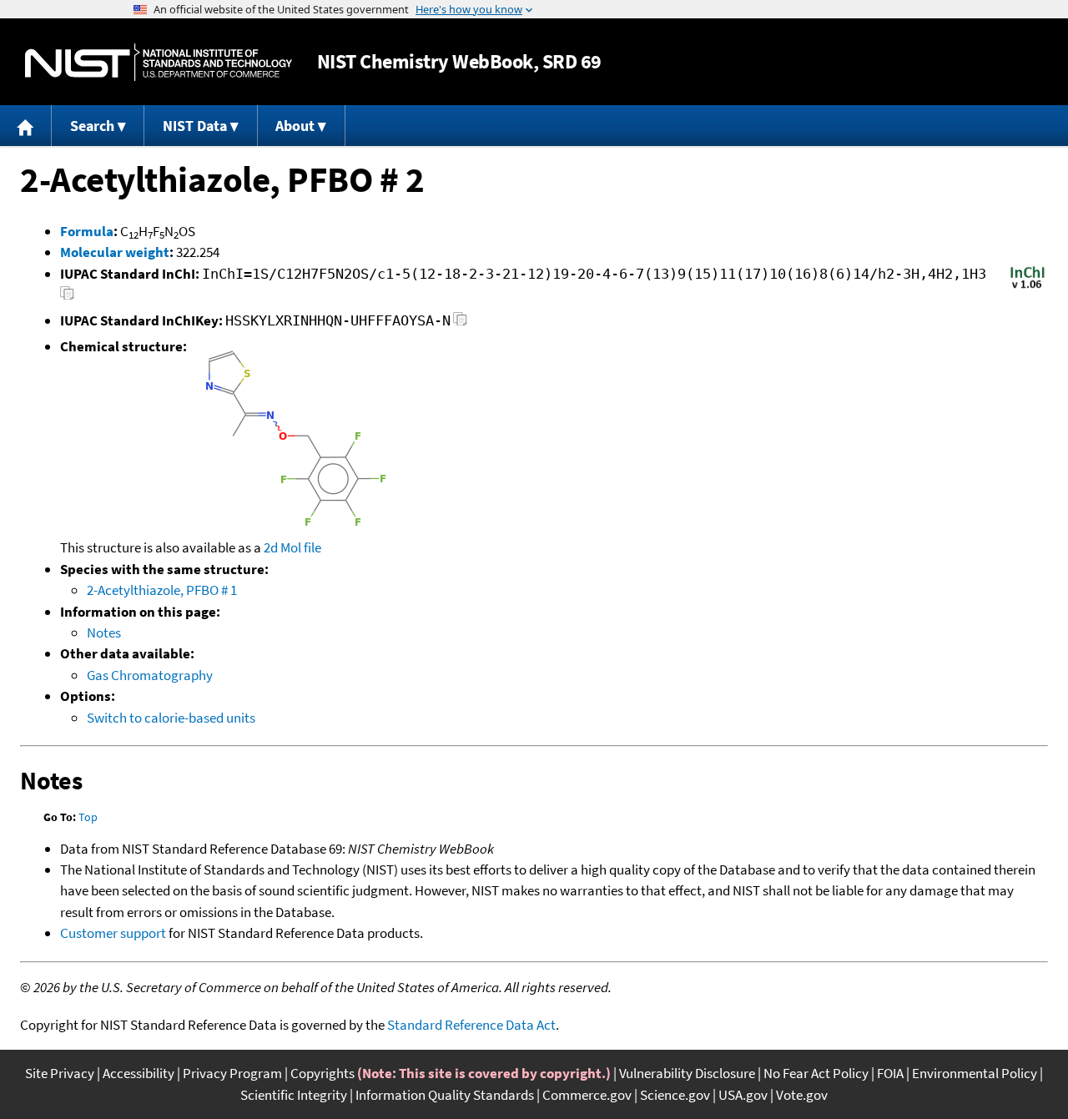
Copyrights (322, 1073)
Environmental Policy (974, 1073)
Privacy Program (232, 1073)
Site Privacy (59, 1073)
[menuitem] (26, 125)
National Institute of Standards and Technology (158, 62)
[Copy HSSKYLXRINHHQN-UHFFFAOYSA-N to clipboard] (460, 323)
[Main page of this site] (26, 125)
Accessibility (138, 1073)
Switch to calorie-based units (171, 717)
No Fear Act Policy (816, 1073)
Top (88, 816)
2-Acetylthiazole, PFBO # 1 (162, 590)
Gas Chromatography (150, 675)
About (295, 125)
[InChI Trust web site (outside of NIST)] (1027, 287)
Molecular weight (114, 252)
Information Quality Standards (444, 1095)
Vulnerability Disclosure (687, 1073)
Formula (86, 231)
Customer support (113, 933)
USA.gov (743, 1095)
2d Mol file (292, 547)
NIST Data (195, 125)
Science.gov (675, 1095)
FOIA (890, 1073)
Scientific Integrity (293, 1095)
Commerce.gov (587, 1095)
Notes (104, 632)
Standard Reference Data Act (471, 1025)
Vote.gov (802, 1095)
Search (92, 125)
